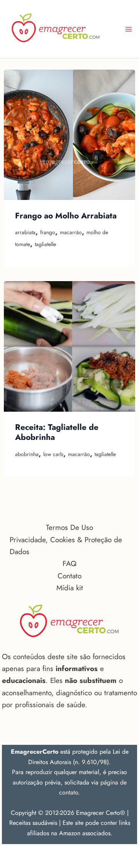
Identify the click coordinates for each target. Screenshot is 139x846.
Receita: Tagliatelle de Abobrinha (56, 432)
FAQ (69, 563)
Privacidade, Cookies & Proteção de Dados (66, 546)
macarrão (71, 232)
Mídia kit (69, 588)
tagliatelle (45, 244)
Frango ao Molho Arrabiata (66, 215)
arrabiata (25, 232)
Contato (69, 576)
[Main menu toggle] (128, 29)
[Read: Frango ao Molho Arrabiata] (69, 135)
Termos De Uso (69, 527)
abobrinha (27, 454)
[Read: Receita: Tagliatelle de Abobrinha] (69, 346)
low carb (53, 454)
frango (47, 232)
